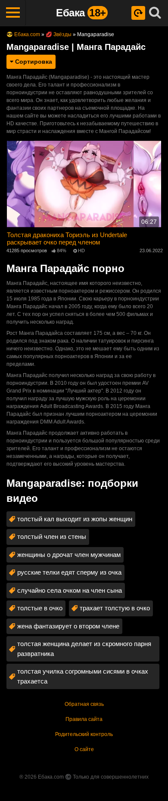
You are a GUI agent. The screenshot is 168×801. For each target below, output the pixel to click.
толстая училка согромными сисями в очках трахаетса (82, 676)
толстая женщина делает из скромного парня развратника (84, 648)
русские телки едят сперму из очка (69, 572)
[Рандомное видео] (138, 13)
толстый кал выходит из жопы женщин (74, 519)
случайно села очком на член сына (69, 590)
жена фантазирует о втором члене (68, 626)
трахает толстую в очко (115, 608)
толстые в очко (39, 608)
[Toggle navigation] (13, 13)
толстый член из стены (51, 536)
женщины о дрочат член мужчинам (69, 554)
